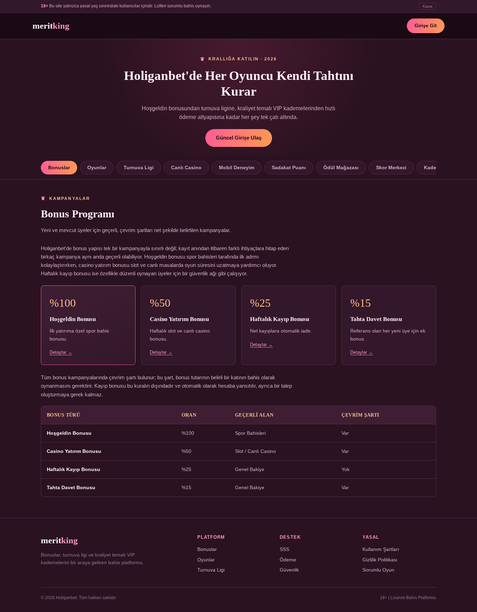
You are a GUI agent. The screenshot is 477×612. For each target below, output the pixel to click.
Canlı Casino (186, 167)
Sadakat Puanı (289, 167)
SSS (284, 549)
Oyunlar (96, 167)
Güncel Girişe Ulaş (239, 138)
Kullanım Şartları (380, 549)
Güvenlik (289, 570)
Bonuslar (59, 167)
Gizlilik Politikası (379, 559)
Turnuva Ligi (139, 167)
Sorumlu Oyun (378, 570)
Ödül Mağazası (341, 167)
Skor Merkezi (391, 167)
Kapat (427, 6)
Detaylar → (61, 352)
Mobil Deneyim (236, 167)
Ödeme (288, 559)
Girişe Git (425, 25)
